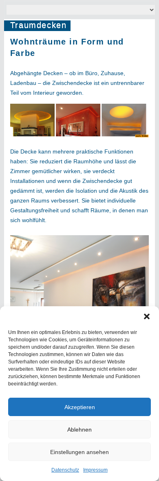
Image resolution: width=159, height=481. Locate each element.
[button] (147, 316)
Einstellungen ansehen (79, 452)
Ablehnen (79, 429)
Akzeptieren (79, 407)
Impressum (95, 470)
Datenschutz (65, 470)
